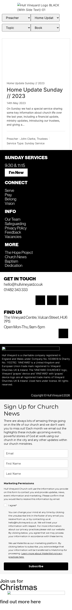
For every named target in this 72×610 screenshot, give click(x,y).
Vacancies (13, 236)
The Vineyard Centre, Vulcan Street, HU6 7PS (35, 319)
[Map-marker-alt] (63, 333)
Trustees (42, 138)
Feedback (13, 232)
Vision (10, 203)
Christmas (18, 587)
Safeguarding (15, 223)
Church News (15, 256)
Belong (10, 198)
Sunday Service (35, 143)
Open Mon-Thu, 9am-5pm (24, 326)
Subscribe (36, 566)
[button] (8, 7)
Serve (9, 190)
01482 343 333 (16, 289)
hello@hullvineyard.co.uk (23, 284)
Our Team (12, 219)
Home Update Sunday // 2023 (26, 83)
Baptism (11, 261)
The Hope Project (19, 252)
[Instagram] (40, 300)
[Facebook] (52, 300)
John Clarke (27, 138)
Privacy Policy (16, 227)
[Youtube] (63, 300)
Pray (8, 194)
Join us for (11, 581)
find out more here (20, 601)
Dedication (13, 265)
